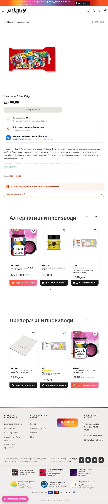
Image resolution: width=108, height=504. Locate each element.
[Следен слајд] (34, 243)
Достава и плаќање (13, 424)
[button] (50, 289)
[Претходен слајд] (12, 243)
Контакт (33, 433)
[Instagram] (88, 460)
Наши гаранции (11, 433)
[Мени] (3, 11)
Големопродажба (38, 428)
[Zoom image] (31, 59)
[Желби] (99, 10)
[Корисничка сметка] (94, 11)
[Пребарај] (88, 11)
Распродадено (33, 109)
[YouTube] (94, 460)
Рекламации (9, 428)
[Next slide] (96, 216)
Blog (32, 437)
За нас (33, 424)
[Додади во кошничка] (23, 283)
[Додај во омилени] (33, 230)
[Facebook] (81, 460)
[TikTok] (101, 460)
